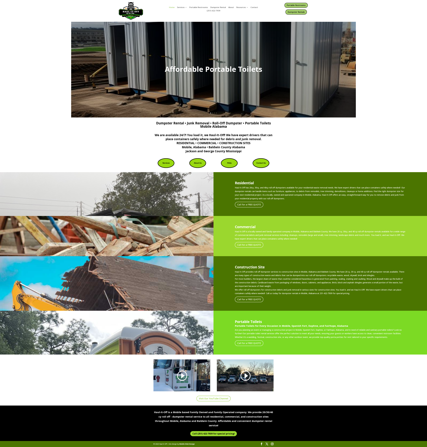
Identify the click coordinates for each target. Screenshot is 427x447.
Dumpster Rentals (296, 12)
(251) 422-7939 (213, 11)
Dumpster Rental (218, 8)
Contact (254, 8)
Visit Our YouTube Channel (213, 398)
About (231, 8)
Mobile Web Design (187, 444)
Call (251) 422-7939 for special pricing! (213, 433)
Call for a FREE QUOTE (249, 204)
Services (181, 8)
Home (172, 8)
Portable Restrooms (198, 8)
